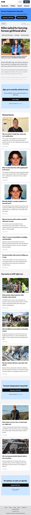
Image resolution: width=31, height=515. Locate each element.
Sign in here (19, 103)
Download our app (21, 17)
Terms (6, 507)
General (26, 6)
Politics (13, 6)
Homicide (17, 35)
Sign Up (26, 2)
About (19, 507)
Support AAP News (15, 485)
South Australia (25, 35)
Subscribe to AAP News (8, 17)
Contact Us (24, 507)
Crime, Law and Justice (7, 35)
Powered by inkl (15, 511)
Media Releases (15, 509)
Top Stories (4, 6)
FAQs (15, 507)
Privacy (10, 507)
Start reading (15, 99)
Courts (20, 6)
